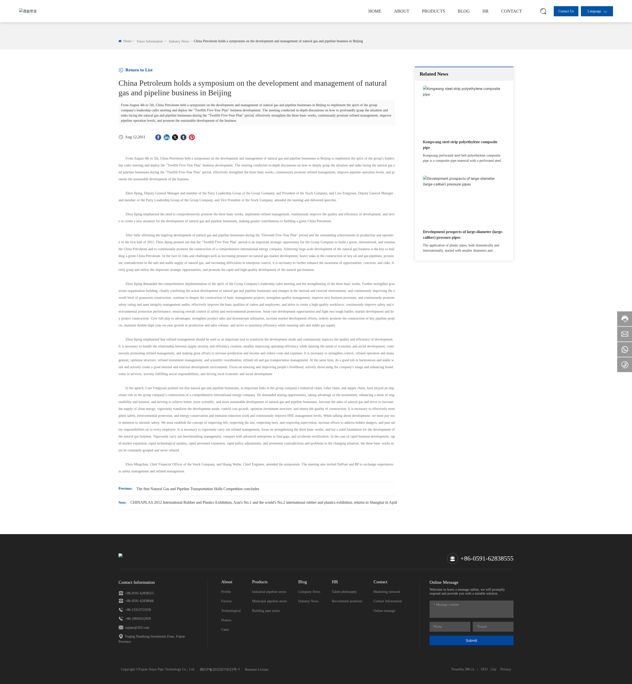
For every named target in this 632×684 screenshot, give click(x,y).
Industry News (179, 41)
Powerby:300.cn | (465, 669)
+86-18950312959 (137, 619)
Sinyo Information (150, 41)
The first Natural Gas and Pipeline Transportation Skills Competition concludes (197, 489)
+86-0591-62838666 (139, 601)
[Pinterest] (192, 137)
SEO (484, 669)
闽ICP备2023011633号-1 (220, 669)
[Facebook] (158, 137)
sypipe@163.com (136, 627)
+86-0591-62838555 (487, 558)
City (494, 669)
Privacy (505, 669)
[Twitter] (175, 137)
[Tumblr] (183, 137)
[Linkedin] (167, 137)
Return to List (138, 69)
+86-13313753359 (137, 610)
